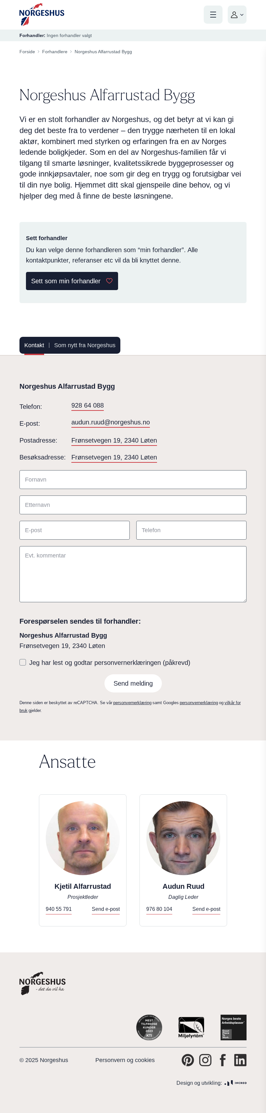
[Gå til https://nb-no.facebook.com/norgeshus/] (223, 1060)
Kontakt (34, 345)
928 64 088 (87, 405)
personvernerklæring (132, 702)
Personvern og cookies (125, 1060)
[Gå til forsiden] (41, 14)
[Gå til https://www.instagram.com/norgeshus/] (205, 1060)
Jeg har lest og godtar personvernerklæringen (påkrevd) (109, 662)
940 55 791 (59, 909)
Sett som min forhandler (66, 281)
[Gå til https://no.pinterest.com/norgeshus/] (188, 1060)
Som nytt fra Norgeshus (84, 345)
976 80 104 (159, 909)
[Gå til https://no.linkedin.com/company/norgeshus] (240, 1060)
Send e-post (106, 909)
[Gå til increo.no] (235, 1083)
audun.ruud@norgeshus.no (110, 422)
